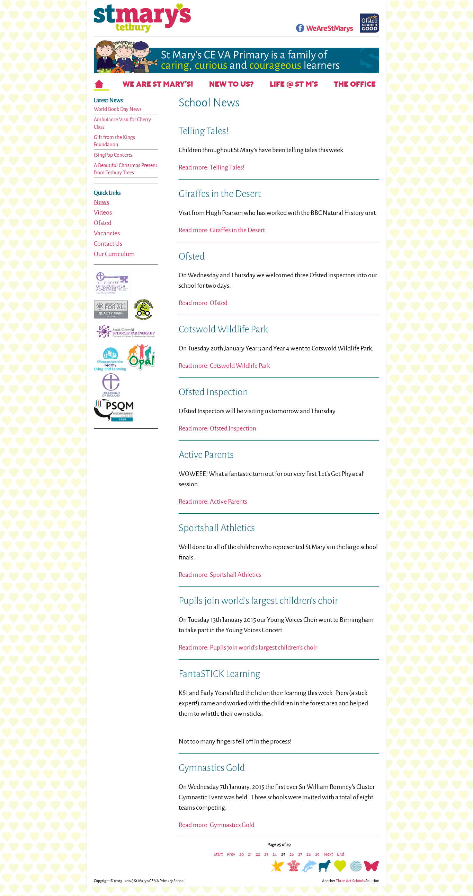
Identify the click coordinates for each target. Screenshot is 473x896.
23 (266, 854)
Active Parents (206, 454)
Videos (103, 212)
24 (275, 854)
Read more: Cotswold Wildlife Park (224, 365)
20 (241, 854)
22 (258, 854)
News (101, 201)
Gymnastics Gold (212, 767)
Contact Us (108, 243)
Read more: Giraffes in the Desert (222, 229)
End (340, 854)
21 (250, 854)
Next (328, 854)
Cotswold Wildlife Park (223, 329)
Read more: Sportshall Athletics (220, 574)
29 (317, 854)
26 (291, 854)
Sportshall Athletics (217, 527)
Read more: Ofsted (203, 302)
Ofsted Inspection (213, 391)
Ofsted (102, 222)
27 (300, 854)
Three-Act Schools (350, 880)
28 (308, 854)
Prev (231, 854)
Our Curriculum (114, 253)
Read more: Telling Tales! (211, 167)
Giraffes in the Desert (220, 193)
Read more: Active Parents (213, 501)
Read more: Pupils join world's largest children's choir (248, 647)
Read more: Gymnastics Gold (217, 824)
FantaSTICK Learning (219, 673)
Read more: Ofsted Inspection (217, 428)
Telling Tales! (204, 130)
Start (218, 854)
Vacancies (107, 232)
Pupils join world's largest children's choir (258, 600)
